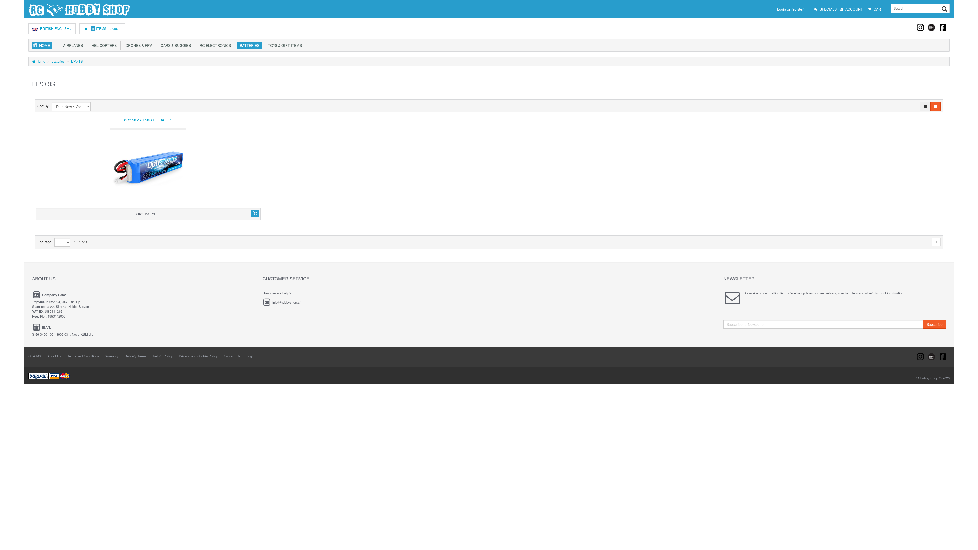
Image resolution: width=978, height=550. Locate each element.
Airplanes (72, 45)
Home (44, 45)
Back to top (969, 542)
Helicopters (103, 45)
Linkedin (931, 27)
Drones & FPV (138, 45)
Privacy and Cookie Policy (198, 356)
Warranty (111, 356)
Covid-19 (34, 356)
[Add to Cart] (255, 213)
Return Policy (163, 356)
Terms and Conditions (83, 356)
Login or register (790, 9)
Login (250, 356)
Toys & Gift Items (284, 45)
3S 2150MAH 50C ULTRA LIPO (148, 119)
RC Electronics (214, 45)
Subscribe (935, 324)
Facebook (942, 27)
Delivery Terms (136, 356)
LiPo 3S (77, 61)
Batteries (248, 45)
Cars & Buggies (175, 45)
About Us (54, 356)
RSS (921, 27)
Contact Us (232, 356)
